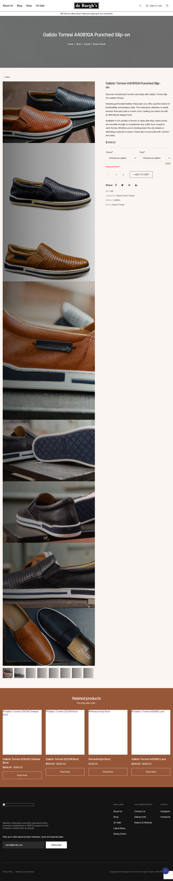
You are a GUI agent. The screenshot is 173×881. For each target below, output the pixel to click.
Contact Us (139, 811)
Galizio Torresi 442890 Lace (149, 759)
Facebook (165, 817)
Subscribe (56, 845)
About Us (8, 5)
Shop (29, 5)
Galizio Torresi (118, 204)
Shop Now (22, 775)
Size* (142, 152)
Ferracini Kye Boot (99, 759)
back (8, 77)
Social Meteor (29, 872)
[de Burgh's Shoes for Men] (86, 5)
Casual (87, 44)
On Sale (40, 5)
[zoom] (49, 112)
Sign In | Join (156, 5)
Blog (19, 5)
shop (78, 44)
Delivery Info (140, 817)
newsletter (108, 13)
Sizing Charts (119, 833)
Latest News (119, 828)
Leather (117, 200)
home (70, 44)
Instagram (165, 811)
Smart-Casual (99, 44)
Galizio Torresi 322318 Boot (62, 759)
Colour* (109, 152)
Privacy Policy (8, 872)
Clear (167, 163)
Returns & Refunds (143, 822)
